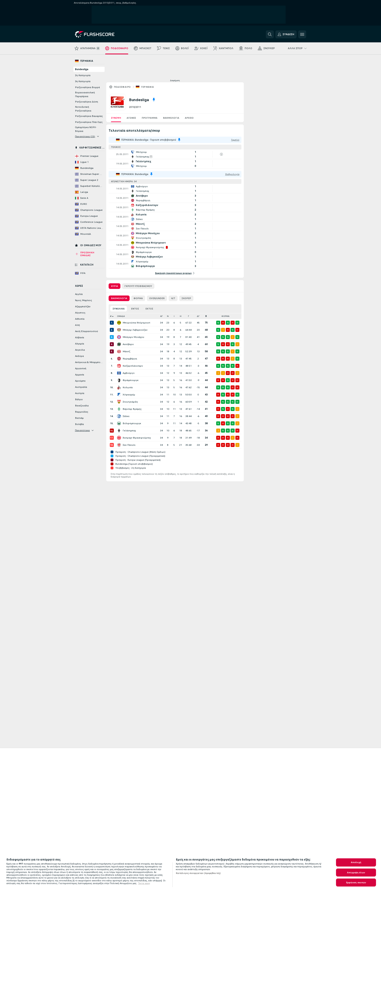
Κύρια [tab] (114, 286)
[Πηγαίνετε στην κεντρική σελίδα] (102, 34)
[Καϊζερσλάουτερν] (119, 366)
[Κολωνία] (119, 387)
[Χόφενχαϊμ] (119, 395)
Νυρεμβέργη (130, 358)
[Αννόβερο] (119, 344)
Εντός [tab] (135, 308)
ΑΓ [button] (161, 316)
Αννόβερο (128, 344)
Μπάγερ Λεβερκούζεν (135, 329)
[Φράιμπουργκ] (119, 380)
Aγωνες (131, 117)
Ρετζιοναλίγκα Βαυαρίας (89, 116)
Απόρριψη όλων (356, 872)
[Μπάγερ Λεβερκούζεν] (119, 330)
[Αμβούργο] (119, 373)
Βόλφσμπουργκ (132, 423)
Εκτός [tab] (149, 308)
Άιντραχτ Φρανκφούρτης (137, 437)
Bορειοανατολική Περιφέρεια (85, 94)
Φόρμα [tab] (138, 298)
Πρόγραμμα (149, 117)
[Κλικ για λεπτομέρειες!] (175, 154)
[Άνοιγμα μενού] (302, 34)
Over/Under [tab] (157, 298)
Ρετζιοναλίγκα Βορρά (87, 87)
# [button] (111, 316)
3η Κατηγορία (82, 81)
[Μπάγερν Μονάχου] (119, 337)
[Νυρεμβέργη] (119, 359)
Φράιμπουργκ (131, 380)
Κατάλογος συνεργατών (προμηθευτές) (198, 873)
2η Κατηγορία (82, 75)
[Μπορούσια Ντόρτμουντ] (119, 323)
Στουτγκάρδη (130, 401)
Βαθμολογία (171, 117)
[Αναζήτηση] (270, 34)
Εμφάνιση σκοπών (356, 882)
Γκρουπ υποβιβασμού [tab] (138, 286)
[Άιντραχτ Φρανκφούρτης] (119, 438)
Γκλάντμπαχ (129, 430)
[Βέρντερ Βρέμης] (119, 409)
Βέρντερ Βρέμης (132, 409)
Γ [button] (188, 316)
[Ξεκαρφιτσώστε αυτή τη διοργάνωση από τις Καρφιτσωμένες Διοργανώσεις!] (154, 100)
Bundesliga (81, 69)
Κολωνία (128, 387)
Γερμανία (147, 87)
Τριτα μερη (144, 883)
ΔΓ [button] (198, 316)
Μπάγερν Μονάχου (133, 337)
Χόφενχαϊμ (129, 394)
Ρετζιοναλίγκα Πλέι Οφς (89, 122)
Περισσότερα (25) (85, 136)
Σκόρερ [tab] (186, 298)
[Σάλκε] (119, 416)
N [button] (168, 316)
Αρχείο (189, 117)
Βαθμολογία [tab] (119, 298)
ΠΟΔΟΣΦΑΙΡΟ (122, 87)
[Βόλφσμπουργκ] (119, 423)
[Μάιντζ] (119, 351)
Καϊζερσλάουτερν (133, 365)
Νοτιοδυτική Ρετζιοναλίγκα (83, 108)
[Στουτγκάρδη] (119, 402)
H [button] (180, 316)
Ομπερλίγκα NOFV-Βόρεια (85, 129)
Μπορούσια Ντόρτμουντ (136, 322)
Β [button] (206, 316)
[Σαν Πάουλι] (119, 445)
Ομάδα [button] (121, 316)
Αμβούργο (129, 373)
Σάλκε (126, 416)
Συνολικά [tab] (119, 308)
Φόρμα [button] (225, 316)
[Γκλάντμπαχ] (119, 431)
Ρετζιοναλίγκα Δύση (86, 101)
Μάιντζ (126, 351)
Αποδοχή (356, 862)
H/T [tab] (173, 298)
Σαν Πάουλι (129, 445)
